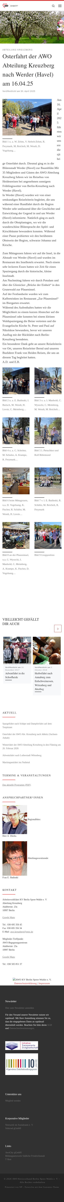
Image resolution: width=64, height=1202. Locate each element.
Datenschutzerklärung (25, 983)
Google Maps (8, 917)
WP (20, 1187)
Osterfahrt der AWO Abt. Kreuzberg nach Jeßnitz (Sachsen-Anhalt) (30, 736)
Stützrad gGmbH (13, 1128)
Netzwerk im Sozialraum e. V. (19, 1125)
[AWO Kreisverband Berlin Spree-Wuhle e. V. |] (10, 5)
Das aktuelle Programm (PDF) (16, 785)
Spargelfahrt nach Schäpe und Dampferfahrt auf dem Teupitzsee (27, 725)
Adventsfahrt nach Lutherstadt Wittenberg (21, 755)
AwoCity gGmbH (13, 1152)
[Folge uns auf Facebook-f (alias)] (27, 1196)
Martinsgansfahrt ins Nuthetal (16, 762)
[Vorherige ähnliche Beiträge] (49, 628)
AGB (49, 1025)
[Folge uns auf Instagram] (37, 1196)
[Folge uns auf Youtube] (32, 1196)
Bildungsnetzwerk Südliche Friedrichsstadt (25, 1156)
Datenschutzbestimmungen (21, 1028)
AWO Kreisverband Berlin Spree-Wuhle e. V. (35, 1179)
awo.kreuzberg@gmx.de (21, 931)
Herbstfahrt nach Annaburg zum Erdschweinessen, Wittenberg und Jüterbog (44, 681)
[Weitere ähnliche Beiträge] (58, 628)
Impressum (44, 983)
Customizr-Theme (51, 1187)
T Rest (8, 1159)
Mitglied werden (13, 1101)
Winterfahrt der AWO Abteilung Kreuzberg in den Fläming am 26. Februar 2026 (31, 746)
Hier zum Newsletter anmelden (19, 1008)
